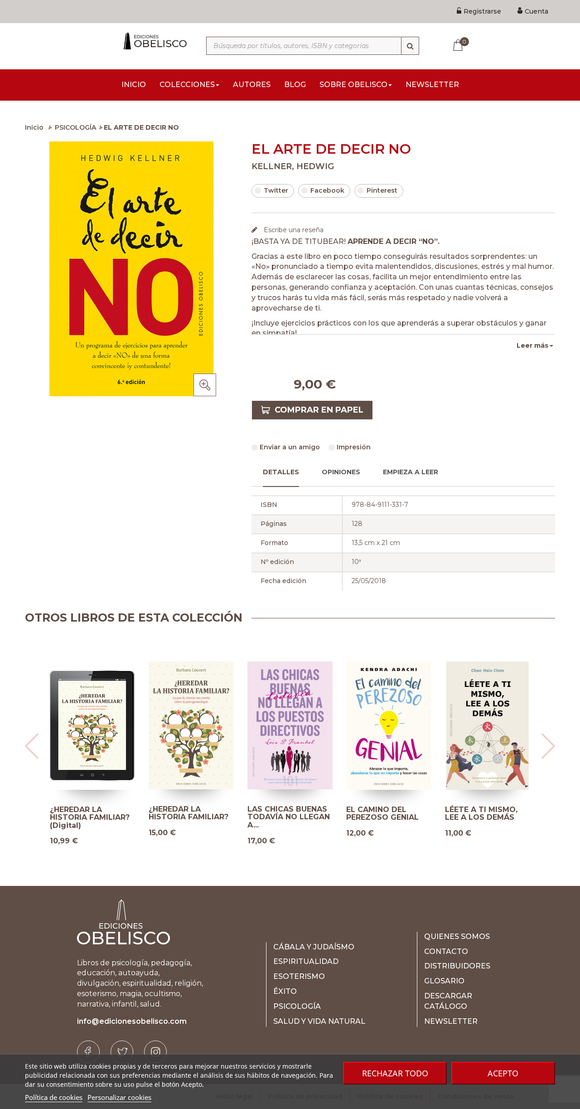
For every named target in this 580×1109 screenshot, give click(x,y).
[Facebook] (88, 1052)
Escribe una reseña (293, 230)
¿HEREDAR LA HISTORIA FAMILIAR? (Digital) (90, 818)
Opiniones (341, 472)
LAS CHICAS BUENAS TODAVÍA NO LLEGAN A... (288, 817)
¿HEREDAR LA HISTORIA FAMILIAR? (188, 813)
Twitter (276, 190)
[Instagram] (155, 1052)
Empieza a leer (410, 472)
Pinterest (382, 190)
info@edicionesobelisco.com (132, 1021)
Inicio (34, 127)
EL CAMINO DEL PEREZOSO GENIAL (382, 814)
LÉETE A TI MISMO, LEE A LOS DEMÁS (481, 814)
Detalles (281, 472)
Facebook (327, 190)
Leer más (532, 345)
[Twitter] (122, 1052)
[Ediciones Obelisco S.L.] (154, 40)
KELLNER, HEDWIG (292, 166)
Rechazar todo (395, 1073)
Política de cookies (53, 1097)
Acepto (503, 1073)
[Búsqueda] (410, 46)
